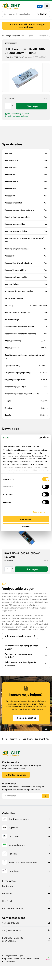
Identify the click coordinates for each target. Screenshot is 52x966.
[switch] (45, 487)
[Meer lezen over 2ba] (40, 6)
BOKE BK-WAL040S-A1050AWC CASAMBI (22, 555)
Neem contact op (27, 717)
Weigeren (26, 526)
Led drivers (28, 739)
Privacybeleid (33, 958)
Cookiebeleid (9, 961)
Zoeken (43, 13)
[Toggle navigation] (47, 6)
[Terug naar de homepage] (11, 6)
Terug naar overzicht (14, 35)
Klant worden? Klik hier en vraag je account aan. (26, 25)
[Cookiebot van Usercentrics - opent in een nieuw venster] (38, 438)
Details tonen (39, 512)
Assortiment (40, 35)
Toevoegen (32, 106)
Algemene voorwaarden (14, 958)
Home (30, 35)
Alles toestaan (26, 519)
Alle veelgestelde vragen (18, 635)
